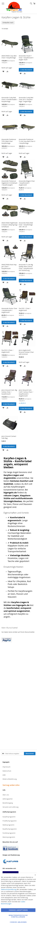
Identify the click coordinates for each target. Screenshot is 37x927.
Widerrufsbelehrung (10, 779)
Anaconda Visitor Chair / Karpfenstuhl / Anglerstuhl (9, 310)
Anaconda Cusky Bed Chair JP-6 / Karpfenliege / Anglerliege (26, 99)
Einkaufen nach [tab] (8, 22)
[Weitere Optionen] (7, 639)
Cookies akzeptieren (18, 910)
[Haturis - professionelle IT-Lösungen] (18, 862)
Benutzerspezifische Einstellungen (18, 916)
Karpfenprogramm (9, 817)
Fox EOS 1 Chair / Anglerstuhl (25, 309)
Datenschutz (7, 771)
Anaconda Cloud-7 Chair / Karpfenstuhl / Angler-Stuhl (26, 58)
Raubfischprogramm (10, 829)
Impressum (6, 767)
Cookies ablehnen (18, 922)
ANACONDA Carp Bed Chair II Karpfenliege (9, 57)
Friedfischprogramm (10, 821)
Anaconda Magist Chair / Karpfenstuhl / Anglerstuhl (27, 183)
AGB (4, 775)
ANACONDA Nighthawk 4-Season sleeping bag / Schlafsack (10, 225)
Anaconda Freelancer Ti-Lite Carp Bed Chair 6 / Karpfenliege (27, 141)
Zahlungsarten (8, 799)
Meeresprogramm (9, 837)
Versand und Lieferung (10, 807)
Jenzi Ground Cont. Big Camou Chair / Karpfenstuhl (9, 392)
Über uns (6, 795)
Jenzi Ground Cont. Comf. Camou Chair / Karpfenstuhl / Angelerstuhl (26, 393)
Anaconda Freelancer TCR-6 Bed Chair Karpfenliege (9, 141)
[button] (3, 71)
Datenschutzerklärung (8, 889)
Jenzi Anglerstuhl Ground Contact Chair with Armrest (26, 352)
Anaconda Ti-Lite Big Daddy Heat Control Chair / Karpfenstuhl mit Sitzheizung (26, 267)
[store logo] (14, 7)
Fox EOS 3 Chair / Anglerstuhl (7, 351)
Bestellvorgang (8, 803)
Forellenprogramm (9, 833)
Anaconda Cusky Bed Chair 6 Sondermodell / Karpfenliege (9, 99)
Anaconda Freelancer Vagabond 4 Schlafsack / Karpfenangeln (9, 183)
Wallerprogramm (8, 825)
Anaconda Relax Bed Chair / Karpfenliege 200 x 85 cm (26, 225)
